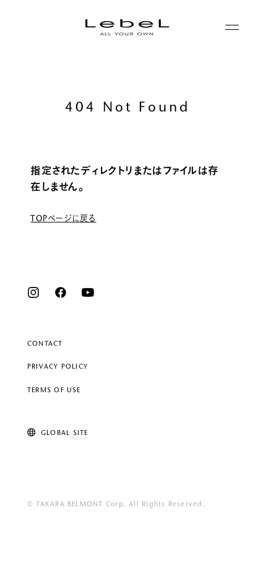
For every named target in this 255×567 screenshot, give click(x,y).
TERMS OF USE (54, 390)
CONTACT (45, 344)
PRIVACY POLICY (57, 367)
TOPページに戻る (63, 219)
